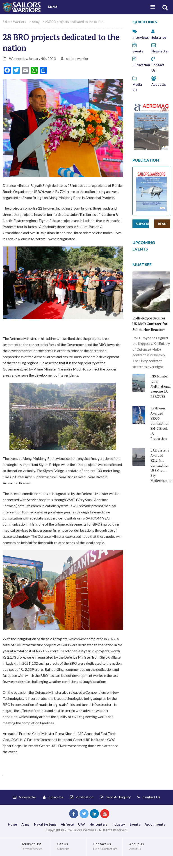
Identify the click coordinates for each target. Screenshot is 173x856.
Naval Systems (45, 824)
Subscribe (142, 224)
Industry (118, 824)
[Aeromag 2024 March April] (151, 126)
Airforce (67, 824)
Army (25, 824)
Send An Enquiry (118, 797)
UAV (81, 824)
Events (135, 824)
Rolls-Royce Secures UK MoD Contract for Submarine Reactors (149, 324)
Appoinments (155, 824)
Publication (84, 797)
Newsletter (27, 797)
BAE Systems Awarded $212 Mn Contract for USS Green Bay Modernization (161, 465)
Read (162, 224)
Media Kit (137, 87)
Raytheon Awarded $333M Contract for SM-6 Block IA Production (159, 423)
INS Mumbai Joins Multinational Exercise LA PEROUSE (160, 386)
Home (12, 824)
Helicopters (98, 824)
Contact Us (157, 67)
